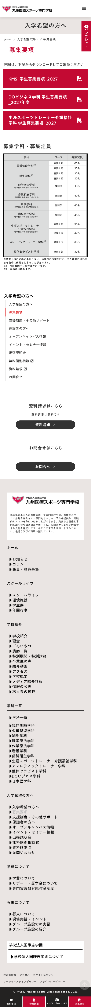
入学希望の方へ (27, 39)
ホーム (7, 39)
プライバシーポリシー (52, 981)
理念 (16, 641)
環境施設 (20, 600)
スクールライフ (25, 595)
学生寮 (18, 605)
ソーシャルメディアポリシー (19, 981)
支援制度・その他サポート (29, 320)
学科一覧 (20, 717)
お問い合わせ (23, 852)
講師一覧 (20, 651)
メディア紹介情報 (27, 681)
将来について (23, 914)
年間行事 (20, 610)
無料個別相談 (19, 361)
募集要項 (15, 312)
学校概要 (20, 676)
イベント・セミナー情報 (27, 344)
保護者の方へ (19, 328)
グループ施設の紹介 (29, 929)
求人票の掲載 (23, 691)
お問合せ (15, 377)
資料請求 (15, 369)
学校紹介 (20, 636)
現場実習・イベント (29, 919)
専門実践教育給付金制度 (33, 888)
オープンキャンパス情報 (27, 336)
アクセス (20, 671)
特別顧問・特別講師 (29, 656)
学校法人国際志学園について (38, 956)
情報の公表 (21, 686)
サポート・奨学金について (35, 883)
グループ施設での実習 (31, 924)
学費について (23, 878)
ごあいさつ (21, 646)
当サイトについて (43, 975)
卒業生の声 (21, 661)
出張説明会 (17, 352)
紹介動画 (20, 666)
